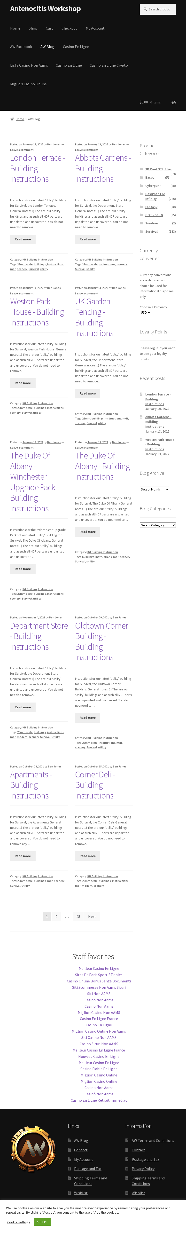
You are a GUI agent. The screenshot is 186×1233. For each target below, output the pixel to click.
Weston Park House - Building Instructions (37, 312)
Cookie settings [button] (18, 1222)
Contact (81, 1149)
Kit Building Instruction (38, 259)
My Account (95, 28)
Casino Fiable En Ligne (98, 1068)
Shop (33, 28)
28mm (86, 418)
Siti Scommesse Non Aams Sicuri (99, 987)
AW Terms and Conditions (153, 1140)
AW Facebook (21, 46)
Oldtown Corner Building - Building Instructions (101, 641)
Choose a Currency (153, 307)
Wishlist (81, 1192)
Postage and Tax (87, 1168)
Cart (49, 28)
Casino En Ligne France (99, 1018)
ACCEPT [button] (42, 1222)
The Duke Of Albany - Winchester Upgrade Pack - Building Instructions (34, 482)
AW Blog (47, 46)
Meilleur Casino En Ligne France (99, 1050)
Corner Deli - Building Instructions (95, 785)
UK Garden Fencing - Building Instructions (94, 317)
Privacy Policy (143, 1168)
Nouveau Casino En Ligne (98, 1056)
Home (15, 28)
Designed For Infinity (155, 196)
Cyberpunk (153, 185)
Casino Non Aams (99, 999)
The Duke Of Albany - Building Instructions (102, 466)
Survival (34, 269)
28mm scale (25, 264)
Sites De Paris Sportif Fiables (99, 974)
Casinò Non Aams (99, 1093)
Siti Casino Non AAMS (98, 1037)
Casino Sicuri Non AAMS (99, 1043)
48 (78, 916)
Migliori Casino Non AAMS (99, 1012)
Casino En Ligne (76, 46)
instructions (55, 264)
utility (44, 269)
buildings (40, 264)
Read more (23, 239)
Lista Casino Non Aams (29, 65)
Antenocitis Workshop (45, 8)
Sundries (152, 223)
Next (92, 916)
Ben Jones (54, 144)
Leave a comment (22, 149)
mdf (13, 269)
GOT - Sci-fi (154, 215)
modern (22, 737)
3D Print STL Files (158, 169)
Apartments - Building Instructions (31, 785)
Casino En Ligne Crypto (109, 65)
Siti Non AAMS (98, 993)
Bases (149, 177)
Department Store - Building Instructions (39, 636)
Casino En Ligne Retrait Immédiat (99, 1100)
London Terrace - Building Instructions (37, 168)
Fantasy (151, 207)
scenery (22, 269)
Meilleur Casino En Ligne (99, 968)
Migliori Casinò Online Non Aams (99, 1031)
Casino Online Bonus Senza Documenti (99, 981)
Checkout (69, 28)
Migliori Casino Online (28, 83)
